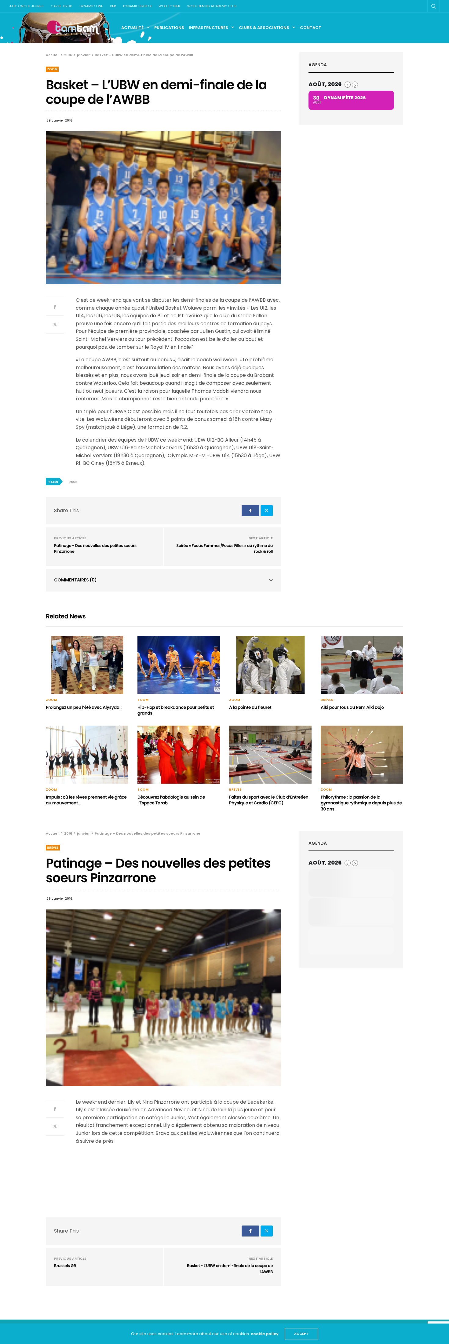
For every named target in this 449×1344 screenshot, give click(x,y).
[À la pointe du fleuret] (270, 665)
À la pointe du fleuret (250, 707)
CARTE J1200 (61, 6)
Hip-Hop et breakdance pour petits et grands (175, 710)
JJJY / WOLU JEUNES (26, 6)
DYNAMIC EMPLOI (137, 6)
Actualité (132, 28)
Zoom (52, 69)
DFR (113, 6)
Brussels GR (65, 1266)
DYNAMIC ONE (91, 6)
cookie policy (265, 1334)
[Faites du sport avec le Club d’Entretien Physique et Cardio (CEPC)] (270, 755)
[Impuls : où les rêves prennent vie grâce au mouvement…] (87, 755)
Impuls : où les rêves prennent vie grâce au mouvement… (86, 800)
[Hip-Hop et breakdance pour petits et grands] (178, 665)
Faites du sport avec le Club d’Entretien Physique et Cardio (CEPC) (268, 800)
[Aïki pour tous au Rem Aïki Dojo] (362, 665)
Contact (310, 28)
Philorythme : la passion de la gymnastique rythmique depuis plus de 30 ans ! (361, 803)
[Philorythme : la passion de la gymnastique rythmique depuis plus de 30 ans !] (362, 755)
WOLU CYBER (169, 6)
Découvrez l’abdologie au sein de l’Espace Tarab (171, 800)
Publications (169, 28)
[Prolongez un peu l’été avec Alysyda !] (87, 665)
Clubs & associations (264, 28)
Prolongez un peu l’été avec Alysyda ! (84, 707)
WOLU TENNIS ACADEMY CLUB (211, 6)
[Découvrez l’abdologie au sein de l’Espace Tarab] (178, 755)
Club (73, 482)
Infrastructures (208, 28)
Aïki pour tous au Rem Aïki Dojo (352, 707)
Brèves (327, 699)
